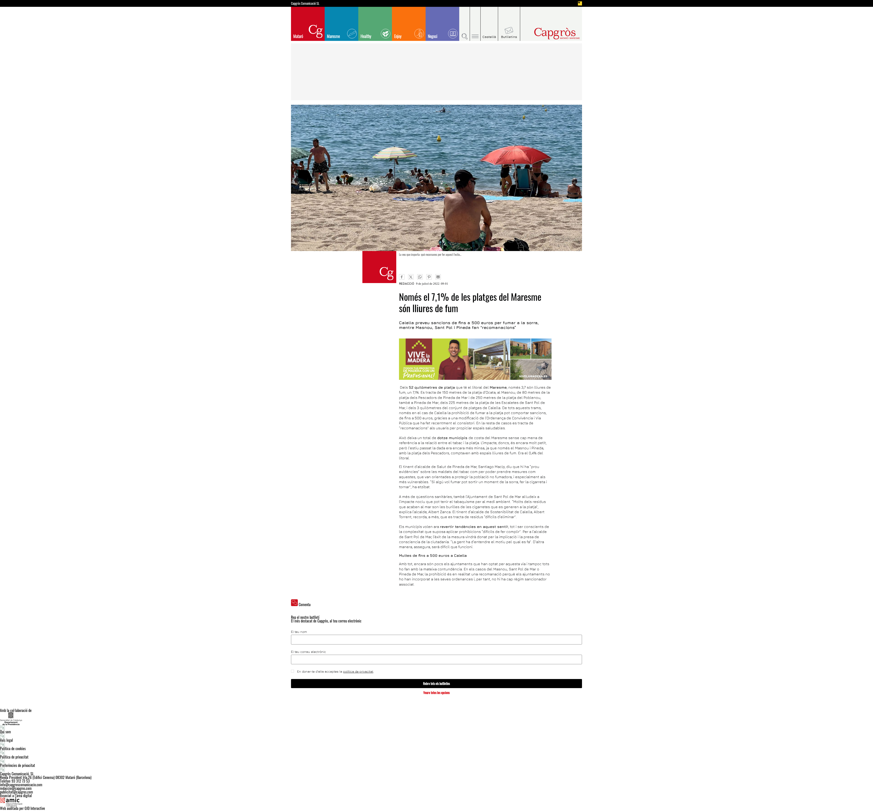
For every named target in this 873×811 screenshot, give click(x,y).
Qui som (5, 731)
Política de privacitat (14, 757)
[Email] (438, 277)
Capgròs (547, 33)
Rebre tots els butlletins (436, 683)
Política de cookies (13, 748)
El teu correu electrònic (308, 652)
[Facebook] (401, 277)
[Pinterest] (429, 277)
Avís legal (6, 740)
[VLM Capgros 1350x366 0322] (475, 359)
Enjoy (397, 36)
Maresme (333, 36)
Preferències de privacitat (17, 765)
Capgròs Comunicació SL (305, 3)
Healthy (366, 36)
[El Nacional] (580, 3)
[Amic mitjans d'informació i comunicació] (436, 801)
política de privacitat (358, 671)
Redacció (406, 283)
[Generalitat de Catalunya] (436, 718)
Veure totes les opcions (436, 692)
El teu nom (299, 632)
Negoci (432, 36)
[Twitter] (411, 277)
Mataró (298, 36)
